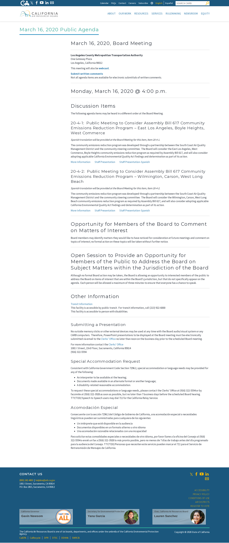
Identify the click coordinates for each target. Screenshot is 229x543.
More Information (80, 162)
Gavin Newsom (32, 516)
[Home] (38, 13)
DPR (46, 537)
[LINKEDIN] (47, 2)
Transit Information (81, 304)
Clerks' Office (108, 339)
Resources (141, 13)
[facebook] (196, 474)
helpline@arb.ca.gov (45, 480)
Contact (122, 3)
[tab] (151, 3)
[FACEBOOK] (36, 2)
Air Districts (202, 502)
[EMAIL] (52, 2)
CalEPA (22, 537)
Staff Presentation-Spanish (134, 162)
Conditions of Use (199, 498)
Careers (132, 3)
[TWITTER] (31, 2)
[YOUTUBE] (42, 2)
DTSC (55, 537)
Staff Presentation (105, 162)
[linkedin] (207, 474)
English (158, 3)
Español (169, 3)
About (111, 13)
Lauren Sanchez (166, 516)
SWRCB (76, 537)
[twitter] (191, 474)
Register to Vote (200, 506)
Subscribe (143, 3)
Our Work (125, 13)
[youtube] (202, 474)
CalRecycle (35, 537)
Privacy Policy (201, 494)
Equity (205, 13)
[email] (207, 479)
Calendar (104, 3)
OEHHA (64, 537)
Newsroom (191, 13)
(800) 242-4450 (26, 480)
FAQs (113, 3)
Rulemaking (173, 13)
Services (156, 13)
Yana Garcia (96, 516)
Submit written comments (87, 73)
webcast (104, 68)
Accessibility (202, 490)
